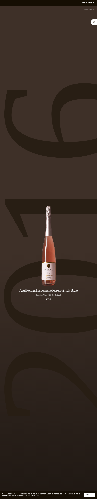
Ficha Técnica (89, 10)
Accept (89, 495)
